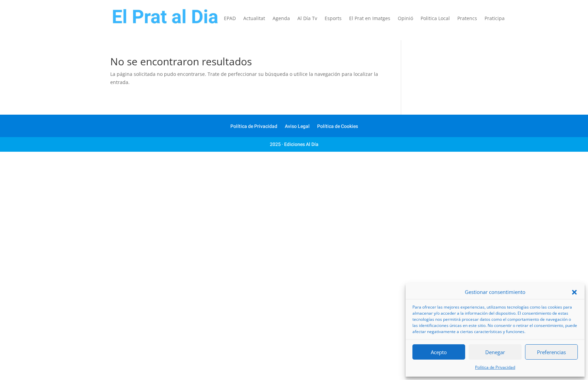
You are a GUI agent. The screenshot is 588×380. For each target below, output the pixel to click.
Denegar (495, 352)
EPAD (230, 18)
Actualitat (254, 18)
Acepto (439, 352)
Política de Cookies (337, 127)
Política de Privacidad (495, 367)
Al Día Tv (307, 18)
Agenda (281, 18)
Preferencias (551, 352)
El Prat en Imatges (369, 18)
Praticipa (495, 18)
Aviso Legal (297, 127)
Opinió (405, 18)
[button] (574, 292)
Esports (333, 18)
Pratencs (467, 18)
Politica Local (435, 18)
